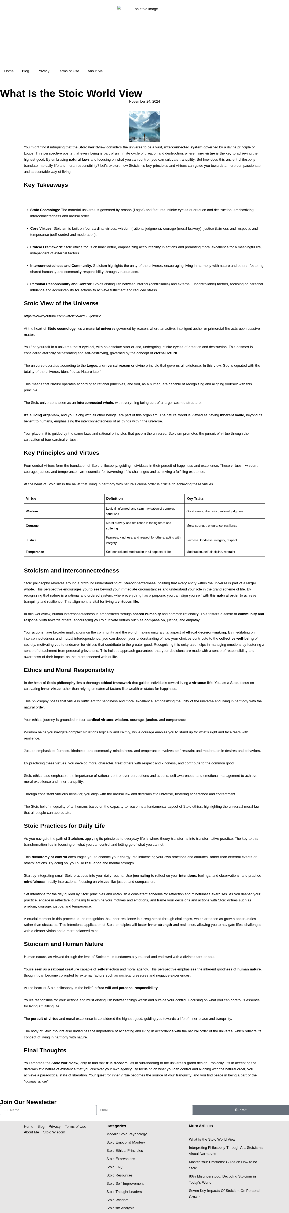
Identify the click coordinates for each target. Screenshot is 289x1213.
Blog (25, 71)
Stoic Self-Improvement (125, 1184)
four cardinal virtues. (61, 440)
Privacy (43, 71)
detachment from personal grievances (68, 651)
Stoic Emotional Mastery (125, 1142)
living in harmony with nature (64, 1037)
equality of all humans (70, 807)
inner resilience (124, 919)
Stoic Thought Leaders (124, 1192)
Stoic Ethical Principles (124, 1151)
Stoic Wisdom (54, 1132)
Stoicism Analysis (120, 1208)
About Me (95, 71)
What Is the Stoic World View (212, 1139)
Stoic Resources (119, 1175)
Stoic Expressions (120, 1159)
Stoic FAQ (114, 1167)
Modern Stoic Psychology (126, 1134)
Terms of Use (68, 71)
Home (9, 71)
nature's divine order (140, 484)
